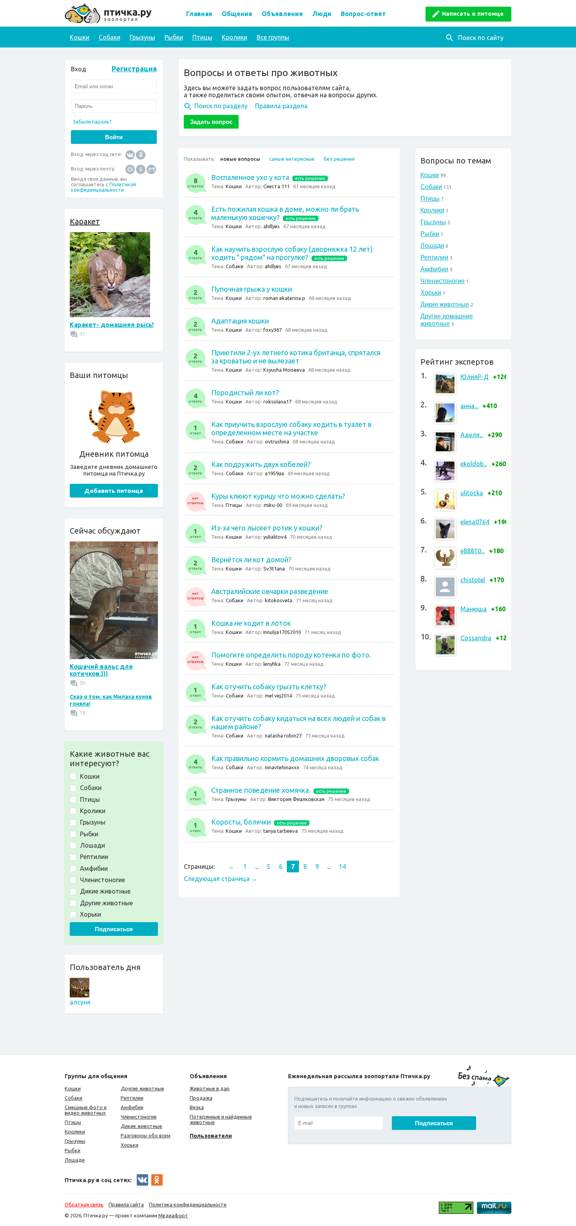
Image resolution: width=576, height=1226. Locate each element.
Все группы (273, 37)
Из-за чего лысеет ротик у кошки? (266, 528)
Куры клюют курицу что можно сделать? (278, 496)
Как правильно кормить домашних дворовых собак (295, 758)
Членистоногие (442, 281)
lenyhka (272, 664)
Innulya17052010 (282, 632)
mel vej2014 (278, 695)
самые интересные (292, 159)
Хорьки (430, 292)
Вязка (197, 1107)
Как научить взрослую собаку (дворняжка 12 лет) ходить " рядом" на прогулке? (292, 253)
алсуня (80, 1002)
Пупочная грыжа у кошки (251, 289)
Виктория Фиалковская (296, 799)
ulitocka (471, 492)
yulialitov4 (274, 536)
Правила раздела (281, 105)
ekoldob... (473, 463)
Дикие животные (444, 304)
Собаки (109, 37)
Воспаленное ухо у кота (250, 177)
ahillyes (271, 226)
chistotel (472, 579)
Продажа (201, 1098)
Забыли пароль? (92, 121)
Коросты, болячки (241, 822)
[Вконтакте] (130, 154)
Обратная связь (84, 1204)
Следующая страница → (220, 878)
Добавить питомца (113, 490)
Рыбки (174, 37)
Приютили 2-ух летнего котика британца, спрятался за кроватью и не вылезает (295, 357)
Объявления (282, 13)
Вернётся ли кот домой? (251, 559)
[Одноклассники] (140, 154)
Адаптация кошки (240, 321)
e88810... (472, 550)
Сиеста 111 (276, 186)
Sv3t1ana (274, 568)
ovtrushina (277, 441)
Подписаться (114, 929)
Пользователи (211, 1135)
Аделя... (471, 434)
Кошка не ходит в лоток (251, 623)
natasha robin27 (283, 735)
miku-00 (273, 505)
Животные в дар (210, 1088)
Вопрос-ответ (363, 13)
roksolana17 (277, 401)
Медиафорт (173, 1215)
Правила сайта (126, 1204)
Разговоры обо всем (145, 1135)
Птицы (202, 37)
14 (342, 866)
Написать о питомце (473, 13)
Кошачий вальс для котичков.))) (101, 670)
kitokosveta (278, 600)
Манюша (473, 608)
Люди (321, 13)
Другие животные (142, 1088)
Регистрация (134, 69)
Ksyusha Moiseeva (284, 369)
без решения (339, 159)
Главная (199, 13)
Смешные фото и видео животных (86, 1109)
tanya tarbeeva (280, 831)
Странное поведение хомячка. (260, 790)
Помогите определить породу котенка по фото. (291, 655)
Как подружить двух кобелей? (261, 464)
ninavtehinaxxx (282, 767)
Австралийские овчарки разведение (269, 591)
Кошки (79, 37)
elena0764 (474, 521)
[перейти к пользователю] (79, 995)
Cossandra (475, 637)
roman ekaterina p (284, 298)
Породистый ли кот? (245, 392)
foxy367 (272, 329)
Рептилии (434, 257)
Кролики (234, 37)
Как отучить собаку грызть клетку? (268, 686)
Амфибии (434, 269)
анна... (469, 405)
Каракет (85, 221)
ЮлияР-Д (474, 376)
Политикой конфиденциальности (103, 187)
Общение (237, 13)
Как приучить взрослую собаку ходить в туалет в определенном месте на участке (291, 428)
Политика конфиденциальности (187, 1204)
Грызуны (142, 37)
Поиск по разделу (221, 105)
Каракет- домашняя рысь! (112, 324)
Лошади (432, 245)
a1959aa (274, 473)
